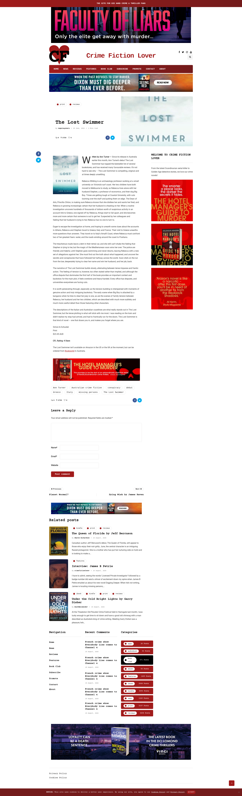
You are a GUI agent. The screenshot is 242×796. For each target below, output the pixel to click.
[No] (239, 792)
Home (56, 69)
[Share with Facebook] (107, 138)
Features (91, 69)
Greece (57, 392)
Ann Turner (59, 388)
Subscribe (122, 69)
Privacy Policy (58, 773)
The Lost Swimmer (114, 392)
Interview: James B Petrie (92, 566)
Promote (137, 69)
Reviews (77, 69)
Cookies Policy (58, 778)
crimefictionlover (81, 571)
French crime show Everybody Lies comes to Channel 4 (101, 645)
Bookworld (69, 351)
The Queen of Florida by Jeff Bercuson (102, 533)
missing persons (88, 392)
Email (54, 456)
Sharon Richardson (81, 538)
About (162, 69)
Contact (150, 69)
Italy (70, 392)
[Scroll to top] (231, 783)
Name (54, 447)
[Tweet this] (112, 138)
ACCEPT (191, 792)
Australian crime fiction (87, 388)
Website (54, 465)
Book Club (106, 69)
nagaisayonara (64, 128)
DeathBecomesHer (81, 607)
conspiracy (114, 388)
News (65, 69)
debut (129, 388)
